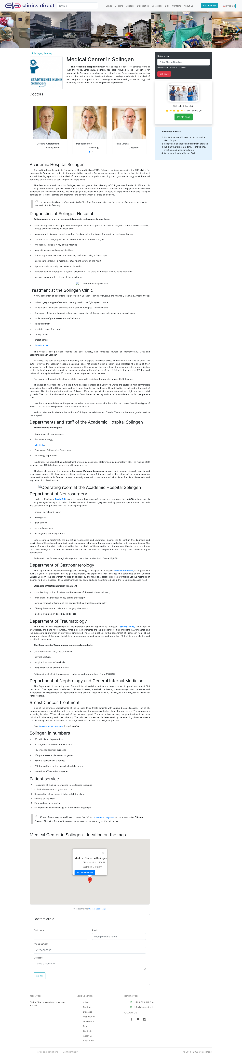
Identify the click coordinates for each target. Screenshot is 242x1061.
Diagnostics (143, 6)
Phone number (41, 944)
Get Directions (86, 873)
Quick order (163, 56)
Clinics (109, 6)
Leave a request (104, 817)
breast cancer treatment (51, 726)
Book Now (88, 1040)
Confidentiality (70, 1051)
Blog (167, 6)
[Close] (103, 853)
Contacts (176, 6)
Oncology (39, 445)
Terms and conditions (47, 1051)
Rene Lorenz (122, 143)
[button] (121, 45)
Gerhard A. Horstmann (48, 143)
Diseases (130, 6)
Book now (183, 117)
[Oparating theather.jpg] (181, 29)
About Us (188, 6)
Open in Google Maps (97, 909)
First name (39, 930)
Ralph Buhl (60, 499)
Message (38, 958)
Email (94, 930)
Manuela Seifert (84, 143)
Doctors (119, 6)
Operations (156, 6)
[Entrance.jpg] (121, 29)
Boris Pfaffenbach (123, 570)
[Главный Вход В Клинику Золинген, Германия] (60, 29)
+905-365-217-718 (144, 1002)
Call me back (209, 5)
